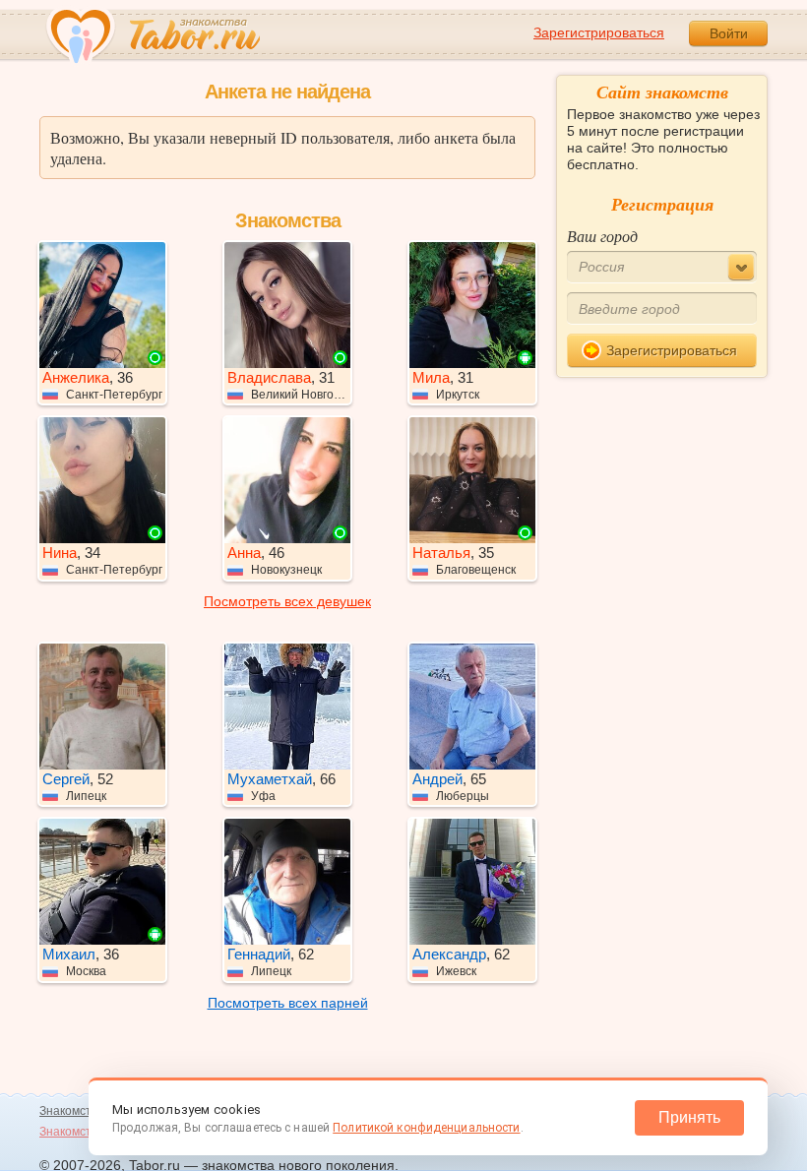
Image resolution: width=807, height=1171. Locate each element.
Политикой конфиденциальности (426, 1128)
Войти (729, 33)
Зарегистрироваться (598, 32)
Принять (689, 1117)
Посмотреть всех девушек (287, 601)
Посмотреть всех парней (288, 1003)
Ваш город (602, 235)
